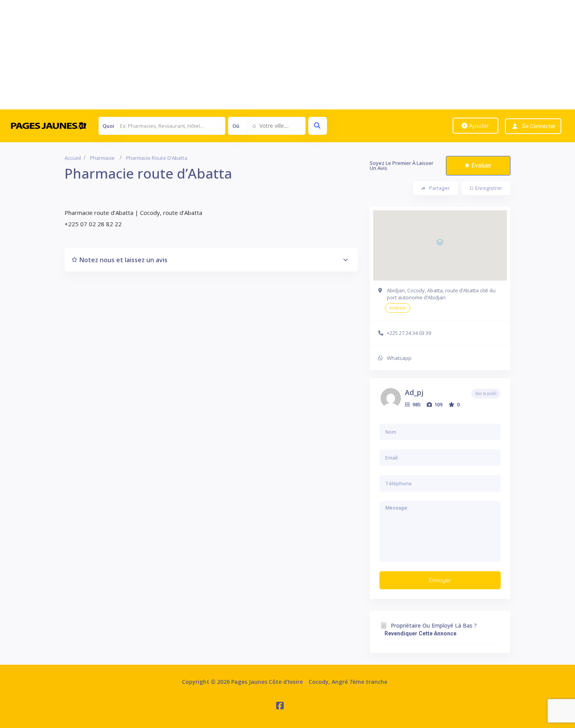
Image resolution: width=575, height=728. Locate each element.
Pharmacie (102, 157)
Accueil (73, 157)
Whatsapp (399, 357)
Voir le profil (485, 394)
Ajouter (478, 125)
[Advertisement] (234, 54)
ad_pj (414, 392)
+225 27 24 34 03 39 (409, 332)
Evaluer (481, 165)
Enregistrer (488, 187)
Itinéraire (397, 308)
